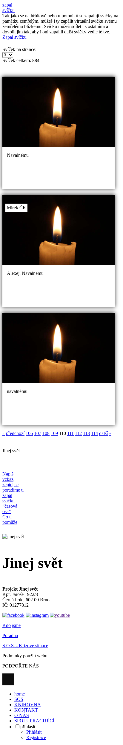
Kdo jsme (11, 625)
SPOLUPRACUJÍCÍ (34, 720)
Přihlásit (33, 732)
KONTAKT (26, 710)
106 (29, 433)
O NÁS (21, 715)
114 (94, 433)
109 (54, 433)
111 (70, 433)
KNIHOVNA (27, 704)
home (19, 693)
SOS (18, 699)
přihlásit (27, 726)
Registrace (36, 737)
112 (78, 433)
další (103, 433)
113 (86, 433)
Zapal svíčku (14, 37)
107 (37, 433)
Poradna (10, 635)
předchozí (15, 433)
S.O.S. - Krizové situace (25, 645)
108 (46, 433)
